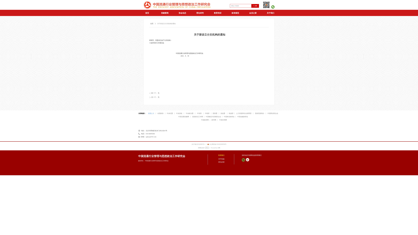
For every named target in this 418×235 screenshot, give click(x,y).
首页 (147, 13)
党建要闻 (165, 13)
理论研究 (200, 13)
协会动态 (182, 13)
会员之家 (253, 13)
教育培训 (217, 13)
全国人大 (151, 113)
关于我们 (270, 13)
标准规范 (235, 13)
